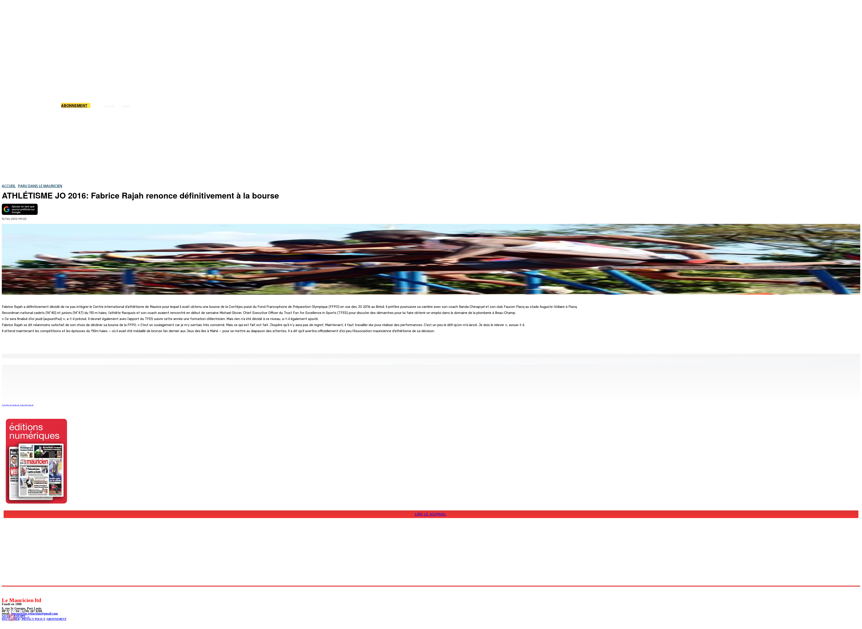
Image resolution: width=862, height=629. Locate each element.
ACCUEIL (9, 185)
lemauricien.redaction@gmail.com (34, 613)
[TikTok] (36, 592)
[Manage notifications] (11, 617)
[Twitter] (62, 342)
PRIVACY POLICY (33, 619)
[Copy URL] (79, 342)
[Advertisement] (431, 145)
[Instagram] (16, 592)
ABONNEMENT (56, 619)
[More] (95, 342)
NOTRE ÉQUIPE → (16, 616)
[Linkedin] (26, 592)
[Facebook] (46, 342)
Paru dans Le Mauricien (40, 185)
